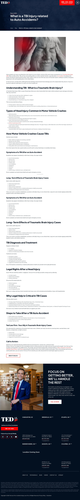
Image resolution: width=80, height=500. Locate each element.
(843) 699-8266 (26, 438)
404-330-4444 (65, 438)
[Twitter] (11, 437)
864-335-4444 (45, 438)
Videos (46, 475)
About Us (25, 475)
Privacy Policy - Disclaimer (45, 495)
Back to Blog (13, 355)
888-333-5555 (67, 2)
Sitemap (60, 475)
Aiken (59, 347)
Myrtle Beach (14, 349)
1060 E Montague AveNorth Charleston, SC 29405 (28, 436)
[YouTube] (16, 437)
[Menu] (77, 2)
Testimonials (33, 475)
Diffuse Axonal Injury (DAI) (15, 123)
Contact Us (53, 475)
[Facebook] (7, 437)
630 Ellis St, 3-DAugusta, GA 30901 (46, 462)
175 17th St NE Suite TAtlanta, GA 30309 (66, 436)
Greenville (68, 347)
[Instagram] (3, 437)
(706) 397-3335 (45, 465)
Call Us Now (55, 402)
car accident (60, 76)
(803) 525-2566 (65, 465)
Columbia (8, 349)
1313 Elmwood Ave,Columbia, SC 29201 (66, 462)
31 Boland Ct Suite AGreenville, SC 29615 (47, 436)
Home (11, 28)
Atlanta (21, 349)
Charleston (63, 347)
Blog (16, 28)
